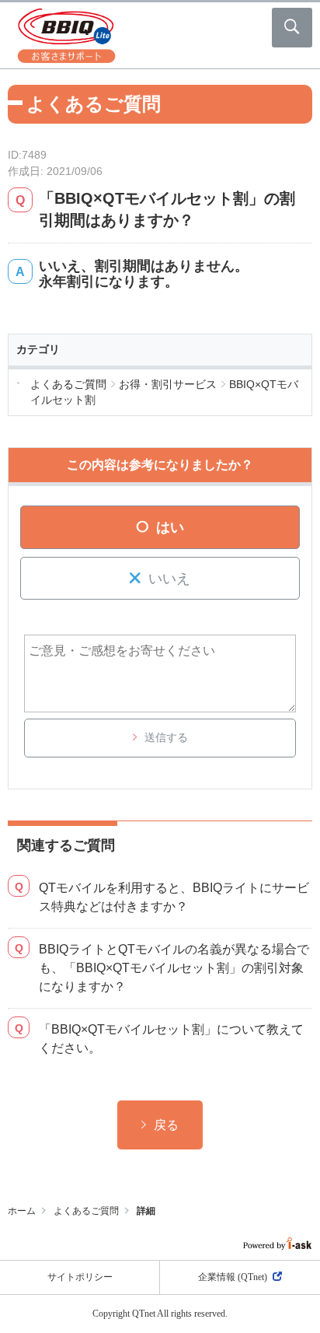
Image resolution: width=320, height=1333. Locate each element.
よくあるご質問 (86, 1210)
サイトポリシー (80, 1277)
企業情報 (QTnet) (232, 1277)
